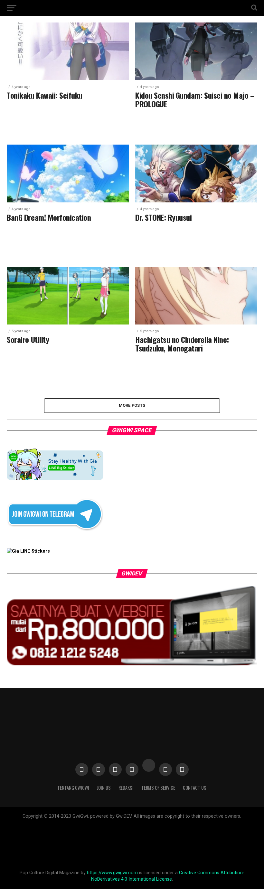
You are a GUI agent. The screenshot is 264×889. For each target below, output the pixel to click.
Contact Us (194, 787)
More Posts (132, 405)
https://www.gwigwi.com (112, 873)
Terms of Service (158, 787)
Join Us (104, 787)
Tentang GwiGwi (73, 787)
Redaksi (126, 787)
